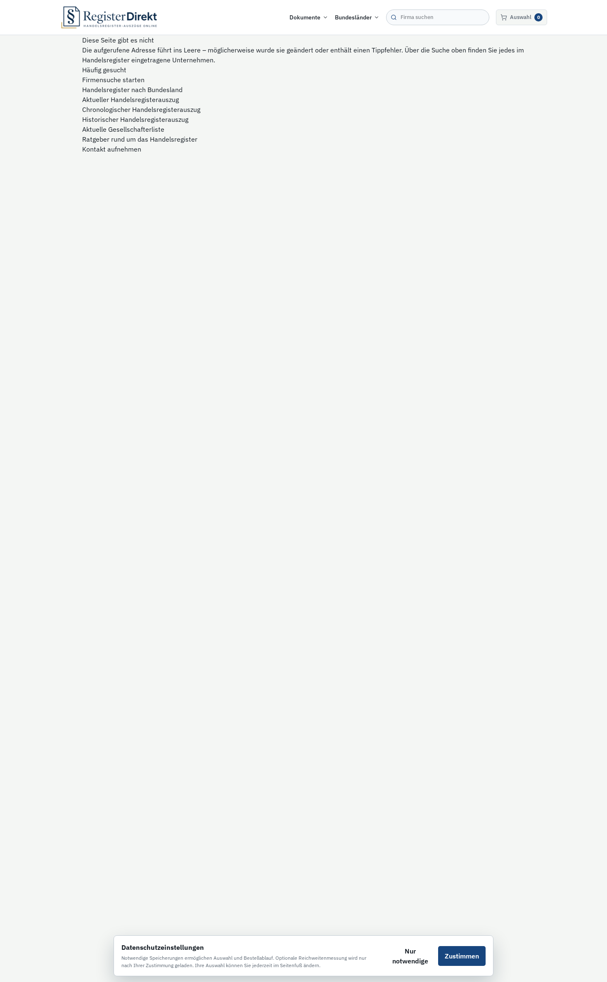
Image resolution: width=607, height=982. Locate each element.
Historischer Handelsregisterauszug (135, 119)
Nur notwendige (410, 956)
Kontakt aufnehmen (111, 149)
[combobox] (437, 17)
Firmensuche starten (113, 80)
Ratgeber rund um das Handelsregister (139, 139)
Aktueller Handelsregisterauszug (130, 99)
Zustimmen (462, 956)
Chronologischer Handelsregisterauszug (141, 109)
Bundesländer (353, 17)
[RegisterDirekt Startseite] (109, 17)
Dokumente (304, 17)
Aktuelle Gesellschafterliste (123, 129)
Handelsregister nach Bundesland (132, 89)
